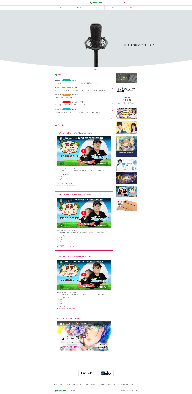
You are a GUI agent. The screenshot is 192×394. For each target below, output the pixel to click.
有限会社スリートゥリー (95, 4)
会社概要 (93, 384)
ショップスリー (130, 8)
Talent (79, 8)
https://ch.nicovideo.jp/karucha (66, 185)
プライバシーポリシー (122, 384)
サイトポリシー (111, 384)
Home (56, 384)
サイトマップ (134, 384)
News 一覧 (109, 118)
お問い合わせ (101, 384)
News (61, 8)
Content (95, 8)
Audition (113, 8)
